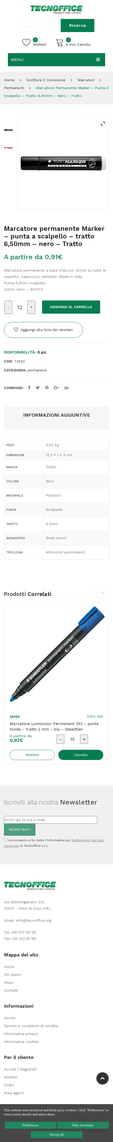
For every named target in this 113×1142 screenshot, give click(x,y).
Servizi (9, 1018)
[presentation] (96, 593)
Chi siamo (12, 974)
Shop (8, 982)
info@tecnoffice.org (34, 920)
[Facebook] (29, 387)
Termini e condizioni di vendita (31, 1026)
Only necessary (83, 1125)
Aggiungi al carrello (71, 307)
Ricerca (77, 25)
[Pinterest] (47, 387)
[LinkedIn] (66, 387)
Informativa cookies (21, 1041)
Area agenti (14, 1093)
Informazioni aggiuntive (56, 415)
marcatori (86, 80)
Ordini (9, 1085)
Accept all (56, 1134)
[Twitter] (38, 387)
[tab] (56, 415)
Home (9, 80)
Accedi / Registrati (20, 1069)
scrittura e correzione (46, 80)
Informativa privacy (21, 1034)
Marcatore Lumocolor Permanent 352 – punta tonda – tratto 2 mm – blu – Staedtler (54, 726)
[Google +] (56, 387)
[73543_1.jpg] (8, 147)
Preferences (30, 1125)
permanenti (14, 88)
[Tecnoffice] (56, 9)
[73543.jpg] (63, 163)
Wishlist (10, 1077)
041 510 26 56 (24, 932)
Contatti (11, 990)
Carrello (81, 755)
